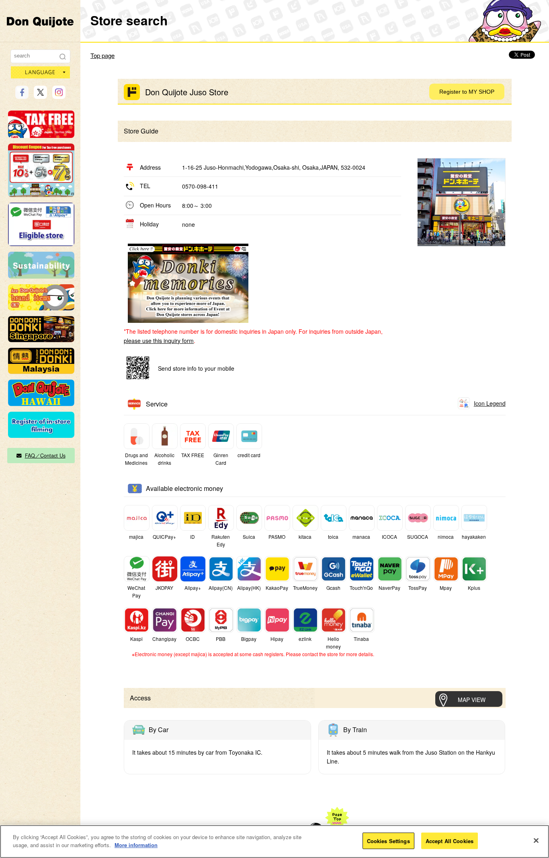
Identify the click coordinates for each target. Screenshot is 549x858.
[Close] (536, 840)
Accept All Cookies (449, 841)
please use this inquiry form (159, 341)
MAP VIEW (471, 700)
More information (136, 844)
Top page (102, 55)
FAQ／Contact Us (45, 455)
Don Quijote (40, 21)
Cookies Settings (388, 841)
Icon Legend (490, 403)
